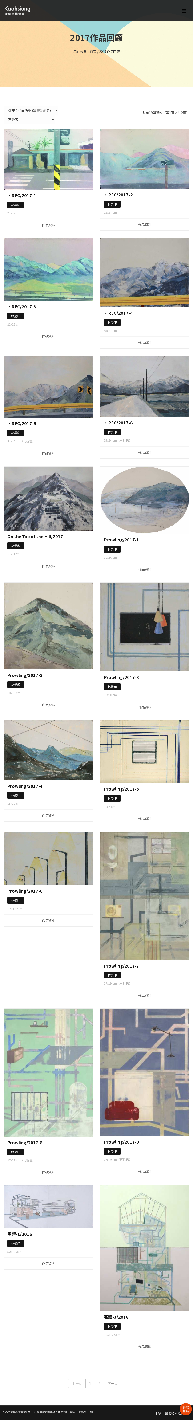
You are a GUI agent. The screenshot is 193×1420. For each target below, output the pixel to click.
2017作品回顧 (109, 51)
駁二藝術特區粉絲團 (172, 1413)
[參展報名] (186, 1409)
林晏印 (15, 205)
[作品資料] (48, 159)
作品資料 (48, 225)
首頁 (93, 51)
